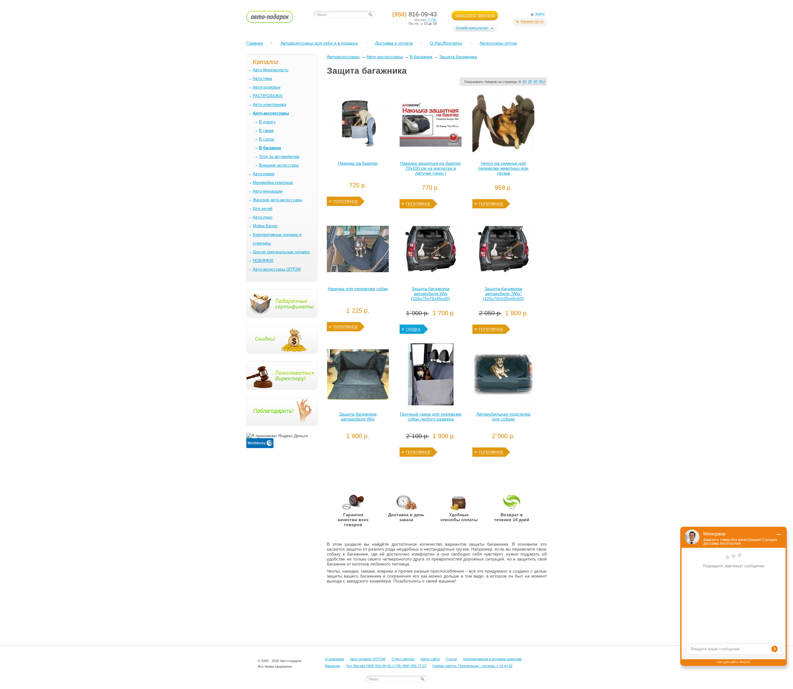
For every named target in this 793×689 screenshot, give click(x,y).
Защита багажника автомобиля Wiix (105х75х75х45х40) (430, 293)
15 (524, 81)
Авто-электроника (269, 104)
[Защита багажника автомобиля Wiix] (358, 375)
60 (535, 81)
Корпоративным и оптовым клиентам (492, 659)
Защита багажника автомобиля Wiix (358, 416)
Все (542, 81)
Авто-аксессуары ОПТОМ (277, 269)
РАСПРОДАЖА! (268, 96)
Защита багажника (458, 56)
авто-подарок (275, 19)
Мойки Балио (265, 226)
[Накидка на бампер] (358, 125)
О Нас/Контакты (446, 43)
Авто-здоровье (266, 87)
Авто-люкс (263, 217)
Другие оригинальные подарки (281, 252)
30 (530, 81)
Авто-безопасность (270, 70)
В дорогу (267, 122)
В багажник (421, 56)
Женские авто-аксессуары (277, 200)
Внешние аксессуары (279, 165)
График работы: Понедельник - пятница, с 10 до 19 (472, 666)
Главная (254, 43)
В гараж (266, 130)
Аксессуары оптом (498, 43)
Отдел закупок (403, 659)
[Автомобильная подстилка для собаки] (503, 375)
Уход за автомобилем (279, 156)
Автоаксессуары (343, 56)
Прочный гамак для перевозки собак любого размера (431, 416)
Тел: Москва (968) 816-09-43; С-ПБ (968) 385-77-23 (386, 666)
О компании (334, 659)
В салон (266, 139)
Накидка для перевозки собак (358, 288)
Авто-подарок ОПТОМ (367, 659)
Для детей (262, 208)
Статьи (451, 659)
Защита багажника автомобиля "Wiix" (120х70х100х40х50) (503, 293)
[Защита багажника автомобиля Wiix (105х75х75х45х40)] (431, 250)
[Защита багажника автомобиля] (503, 250)
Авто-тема (262, 78)
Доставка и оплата (394, 43)
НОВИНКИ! (263, 260)
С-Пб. (432, 20)
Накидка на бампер (358, 163)
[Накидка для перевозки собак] (358, 250)
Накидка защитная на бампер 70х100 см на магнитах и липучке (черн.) (430, 168)
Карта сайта (430, 659)
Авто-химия (263, 174)
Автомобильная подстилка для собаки (503, 416)
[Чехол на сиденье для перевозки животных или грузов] (503, 125)
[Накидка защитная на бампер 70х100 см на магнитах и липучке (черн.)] (431, 125)
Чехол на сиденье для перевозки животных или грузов (503, 168)
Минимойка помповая (273, 182)
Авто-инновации (268, 191)
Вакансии (332, 666)
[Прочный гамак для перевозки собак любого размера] (431, 375)
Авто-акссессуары (384, 56)
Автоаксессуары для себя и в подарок (319, 43)
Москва (420, 20)
